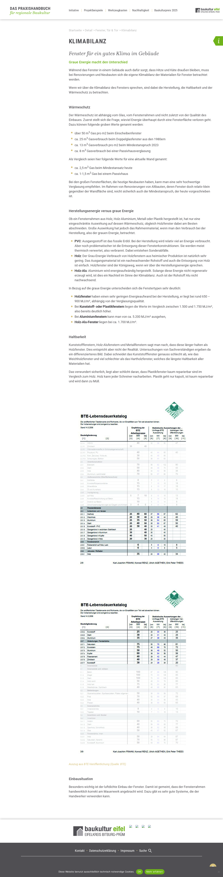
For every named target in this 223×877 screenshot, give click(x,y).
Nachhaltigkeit (140, 10)
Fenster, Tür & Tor (106, 30)
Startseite (75, 30)
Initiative (74, 10)
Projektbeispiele (93, 10)
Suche (143, 850)
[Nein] (218, 872)
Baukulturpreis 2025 (165, 10)
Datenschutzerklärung (102, 850)
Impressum (127, 850)
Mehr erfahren (154, 871)
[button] (218, 41)
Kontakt (79, 850)
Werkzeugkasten (117, 10)
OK (139, 871)
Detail (88, 30)
